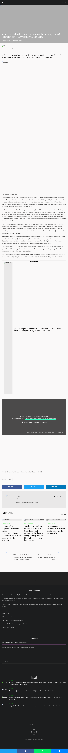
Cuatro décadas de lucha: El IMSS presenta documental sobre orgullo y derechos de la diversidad (35, 698)
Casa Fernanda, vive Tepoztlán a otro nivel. (14, 643)
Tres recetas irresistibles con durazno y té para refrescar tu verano (46, 556)
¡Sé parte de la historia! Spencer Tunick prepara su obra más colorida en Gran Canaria (34, 706)
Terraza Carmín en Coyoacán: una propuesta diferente (18, 648)
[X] (30, 724)
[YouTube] (35, 724)
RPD (11, 48)
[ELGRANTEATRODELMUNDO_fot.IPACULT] (34, 520)
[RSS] (38, 724)
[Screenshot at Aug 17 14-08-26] (56, 520)
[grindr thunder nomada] (5, 689)
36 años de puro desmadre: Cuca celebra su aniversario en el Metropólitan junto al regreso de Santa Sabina (38, 329)
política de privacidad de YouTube (40, 418)
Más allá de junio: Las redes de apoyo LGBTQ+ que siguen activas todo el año (32, 691)
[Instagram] (32, 724)
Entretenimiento (6, 40)
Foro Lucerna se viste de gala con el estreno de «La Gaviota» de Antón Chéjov (55, 529)
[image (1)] (12, 520)
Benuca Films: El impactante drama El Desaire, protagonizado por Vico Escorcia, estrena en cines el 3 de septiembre (11, 533)
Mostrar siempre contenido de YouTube (35, 422)
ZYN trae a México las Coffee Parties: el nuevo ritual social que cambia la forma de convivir (22, 556)
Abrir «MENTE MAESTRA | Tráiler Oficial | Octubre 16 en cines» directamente (45, 432)
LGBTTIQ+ (12, 680)
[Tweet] (8, 751)
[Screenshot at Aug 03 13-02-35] (5, 682)
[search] (64, 661)
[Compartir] (25, 751)
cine (10, 479)
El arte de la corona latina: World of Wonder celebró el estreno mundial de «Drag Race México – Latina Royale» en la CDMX (37, 683)
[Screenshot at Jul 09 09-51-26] (5, 704)
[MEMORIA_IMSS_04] (5, 697)
